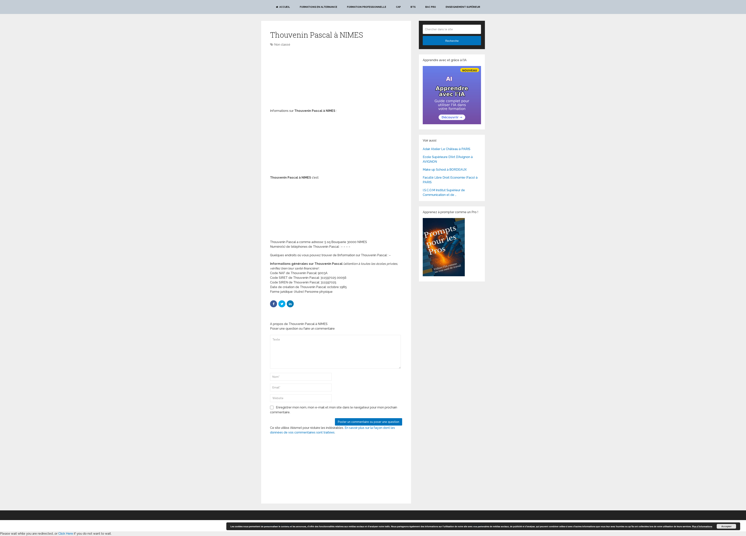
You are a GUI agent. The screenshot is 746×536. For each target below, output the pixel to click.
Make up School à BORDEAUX (445, 169)
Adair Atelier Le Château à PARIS (446, 149)
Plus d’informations (702, 526)
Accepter (726, 526)
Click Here (65, 533)
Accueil (284, 7)
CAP (398, 7)
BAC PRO (430, 7)
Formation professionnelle (366, 7)
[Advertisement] (302, 78)
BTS (413, 7)
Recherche (452, 40)
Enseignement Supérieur (463, 7)
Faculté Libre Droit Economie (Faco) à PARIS (450, 180)
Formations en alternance (318, 7)
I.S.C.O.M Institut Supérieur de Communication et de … (444, 192)
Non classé (282, 44)
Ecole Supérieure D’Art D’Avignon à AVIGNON (448, 159)
